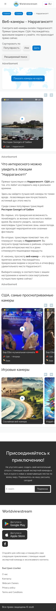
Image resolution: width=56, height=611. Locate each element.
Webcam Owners (10, 583)
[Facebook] (5, 544)
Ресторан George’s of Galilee (17, 142)
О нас (5, 574)
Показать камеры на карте (28, 78)
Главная (6, 14)
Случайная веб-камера (15, 421)
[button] (45, 94)
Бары (8, 361)
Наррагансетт (18, 147)
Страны (19, 14)
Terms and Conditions (12, 592)
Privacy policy (8, 588)
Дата (36, 48)
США (29, 14)
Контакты (6, 579)
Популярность (11, 48)
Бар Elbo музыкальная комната (20, 352)
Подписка (42, 489)
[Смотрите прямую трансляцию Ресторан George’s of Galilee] (22, 139)
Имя (26, 48)
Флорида (16, 357)
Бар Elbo (50, 352)
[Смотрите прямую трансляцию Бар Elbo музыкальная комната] (22, 349)
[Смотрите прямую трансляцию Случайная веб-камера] (22, 418)
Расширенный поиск (15, 57)
